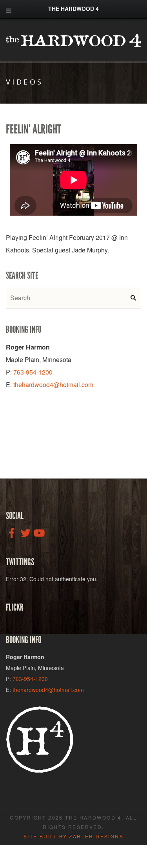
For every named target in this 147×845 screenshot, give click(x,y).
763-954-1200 (33, 372)
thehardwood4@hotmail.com (53, 384)
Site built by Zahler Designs (73, 836)
